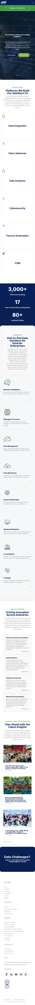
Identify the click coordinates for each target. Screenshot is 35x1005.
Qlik (5, 887)
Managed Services (9, 933)
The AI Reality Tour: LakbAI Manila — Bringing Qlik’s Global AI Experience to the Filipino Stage (16, 832)
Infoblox (6, 898)
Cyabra (6, 895)
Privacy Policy (8, 999)
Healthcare (7, 911)
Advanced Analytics (9, 924)
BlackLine (7, 889)
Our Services (11, 55)
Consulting (7, 940)
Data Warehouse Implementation (13, 929)
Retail (5, 907)
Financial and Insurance (10, 909)
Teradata (6, 891)
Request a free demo (17, 8)
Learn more (25, 651)
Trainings (6, 937)
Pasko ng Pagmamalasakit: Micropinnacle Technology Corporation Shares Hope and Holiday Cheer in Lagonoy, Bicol (16, 799)
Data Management (9, 927)
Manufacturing (8, 913)
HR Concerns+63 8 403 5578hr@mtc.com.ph (8, 951)
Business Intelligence (10, 922)
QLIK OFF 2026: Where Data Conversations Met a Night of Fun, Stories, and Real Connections (16, 767)
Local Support (8, 935)
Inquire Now (24, 55)
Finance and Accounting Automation (14, 931)
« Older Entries (7, 841)
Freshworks (7, 893)
